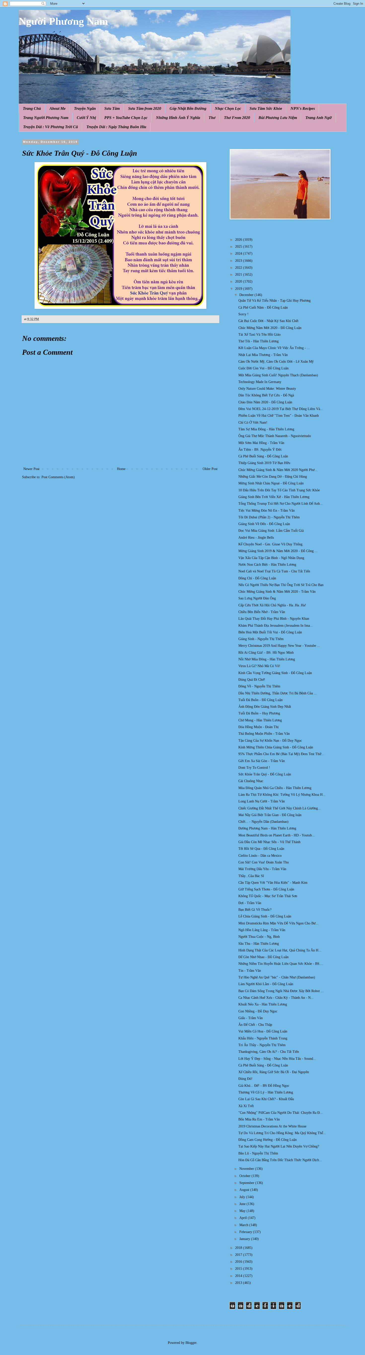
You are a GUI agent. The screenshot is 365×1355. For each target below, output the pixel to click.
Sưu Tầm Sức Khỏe (266, 108)
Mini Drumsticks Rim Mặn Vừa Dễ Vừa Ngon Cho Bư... (278, 923)
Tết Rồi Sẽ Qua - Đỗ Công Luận (261, 849)
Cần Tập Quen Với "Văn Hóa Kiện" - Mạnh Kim (272, 882)
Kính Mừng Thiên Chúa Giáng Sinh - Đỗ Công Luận (275, 747)
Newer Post (31, 469)
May (243, 1211)
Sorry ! (243, 314)
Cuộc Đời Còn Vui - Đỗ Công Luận (263, 368)
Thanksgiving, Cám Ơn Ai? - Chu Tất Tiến (268, 1052)
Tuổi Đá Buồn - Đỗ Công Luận (260, 700)
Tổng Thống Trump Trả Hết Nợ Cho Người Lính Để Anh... (280, 503)
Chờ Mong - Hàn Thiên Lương (260, 720)
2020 (239, 281)
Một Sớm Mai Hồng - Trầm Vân (261, 443)
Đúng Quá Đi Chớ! (251, 679)
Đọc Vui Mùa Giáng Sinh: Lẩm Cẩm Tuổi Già (271, 530)
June (243, 1204)
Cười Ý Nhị (86, 118)
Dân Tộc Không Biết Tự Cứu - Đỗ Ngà (266, 395)
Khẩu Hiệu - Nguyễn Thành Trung (262, 1038)
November (247, 1169)
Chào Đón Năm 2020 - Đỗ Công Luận (265, 402)
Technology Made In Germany (259, 382)
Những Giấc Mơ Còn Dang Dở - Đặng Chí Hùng (272, 476)
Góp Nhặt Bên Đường (188, 108)
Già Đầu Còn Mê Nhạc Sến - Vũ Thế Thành (269, 842)
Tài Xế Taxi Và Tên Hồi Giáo (259, 334)
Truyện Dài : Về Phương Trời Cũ (50, 127)
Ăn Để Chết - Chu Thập (255, 1025)
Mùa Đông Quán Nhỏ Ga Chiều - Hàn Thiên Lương (274, 788)
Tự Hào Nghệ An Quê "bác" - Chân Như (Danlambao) (276, 977)
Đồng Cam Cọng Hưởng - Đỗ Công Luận (267, 1140)
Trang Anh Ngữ (318, 118)
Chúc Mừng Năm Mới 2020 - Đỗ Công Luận (269, 328)
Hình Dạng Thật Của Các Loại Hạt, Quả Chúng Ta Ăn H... (279, 950)
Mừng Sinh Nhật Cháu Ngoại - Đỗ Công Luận (271, 483)
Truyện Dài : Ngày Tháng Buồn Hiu (116, 127)
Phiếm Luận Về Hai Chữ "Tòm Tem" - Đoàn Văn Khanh (278, 415)
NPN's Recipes (303, 108)
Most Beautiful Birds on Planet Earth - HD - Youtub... (276, 835)
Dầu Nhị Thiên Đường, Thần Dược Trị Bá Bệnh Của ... (277, 693)
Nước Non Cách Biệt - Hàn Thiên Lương (267, 564)
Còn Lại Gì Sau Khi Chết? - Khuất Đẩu (266, 1099)
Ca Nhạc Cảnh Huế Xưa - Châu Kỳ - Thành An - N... (276, 998)
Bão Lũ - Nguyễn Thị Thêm (258, 1153)
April (243, 1218)
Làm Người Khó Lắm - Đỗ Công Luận (265, 984)
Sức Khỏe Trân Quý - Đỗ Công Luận (264, 774)
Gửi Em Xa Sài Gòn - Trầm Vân (261, 761)
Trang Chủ (32, 108)
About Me (57, 108)
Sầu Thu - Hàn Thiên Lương (258, 943)
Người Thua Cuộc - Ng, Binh (259, 937)
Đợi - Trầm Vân (249, 903)
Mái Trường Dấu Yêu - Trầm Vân (262, 869)
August (244, 1190)
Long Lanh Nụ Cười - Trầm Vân (261, 801)
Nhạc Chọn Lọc (228, 108)
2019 (239, 289)
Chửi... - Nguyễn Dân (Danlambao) (263, 822)
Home (121, 469)
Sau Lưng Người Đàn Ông (257, 598)
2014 (239, 1276)
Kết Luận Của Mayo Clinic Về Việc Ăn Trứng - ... (274, 348)
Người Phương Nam (63, 21)
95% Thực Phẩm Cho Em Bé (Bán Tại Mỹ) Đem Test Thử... (281, 754)
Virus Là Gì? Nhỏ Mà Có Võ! (259, 666)
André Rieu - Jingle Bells (256, 537)
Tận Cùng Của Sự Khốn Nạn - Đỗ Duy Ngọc (270, 740)
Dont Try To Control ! (254, 767)
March (244, 1225)
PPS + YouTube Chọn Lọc (125, 118)
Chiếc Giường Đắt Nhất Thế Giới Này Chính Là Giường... (279, 808)
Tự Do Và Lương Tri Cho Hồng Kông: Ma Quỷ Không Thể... (282, 1133)
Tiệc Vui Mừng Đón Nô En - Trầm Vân (266, 510)
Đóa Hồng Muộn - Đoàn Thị (258, 727)
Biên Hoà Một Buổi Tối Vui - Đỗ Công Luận (270, 632)
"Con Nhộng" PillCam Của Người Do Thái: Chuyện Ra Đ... (280, 1113)
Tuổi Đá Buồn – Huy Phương (259, 713)
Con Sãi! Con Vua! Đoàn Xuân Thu (263, 862)
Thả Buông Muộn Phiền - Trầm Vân (264, 734)
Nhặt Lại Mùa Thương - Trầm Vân (263, 355)
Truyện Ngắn (85, 108)
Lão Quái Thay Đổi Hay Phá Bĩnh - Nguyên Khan (273, 618)
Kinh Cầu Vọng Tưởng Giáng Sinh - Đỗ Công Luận (275, 673)
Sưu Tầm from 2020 (144, 108)
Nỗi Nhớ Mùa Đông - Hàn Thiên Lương (266, 659)
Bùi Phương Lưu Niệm (277, 118)
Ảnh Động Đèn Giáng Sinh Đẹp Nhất (264, 706)
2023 (239, 261)
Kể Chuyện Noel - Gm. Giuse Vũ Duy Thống (270, 544)
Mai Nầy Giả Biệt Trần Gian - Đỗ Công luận (269, 815)
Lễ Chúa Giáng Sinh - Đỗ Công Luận (264, 916)
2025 (239, 246)
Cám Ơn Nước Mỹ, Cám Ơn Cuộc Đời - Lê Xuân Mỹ (276, 361)
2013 (239, 1283)
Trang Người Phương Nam (45, 118)
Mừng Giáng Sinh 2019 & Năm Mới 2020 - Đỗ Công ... (278, 551)
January (245, 1239)
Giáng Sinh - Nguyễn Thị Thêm (261, 639)
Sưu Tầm (112, 108)
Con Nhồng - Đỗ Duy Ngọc (257, 1011)
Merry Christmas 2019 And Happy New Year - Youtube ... (279, 646)
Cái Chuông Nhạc (250, 781)
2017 (239, 1255)
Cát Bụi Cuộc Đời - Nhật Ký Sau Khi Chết (268, 321)
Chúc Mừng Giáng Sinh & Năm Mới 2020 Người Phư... (278, 470)
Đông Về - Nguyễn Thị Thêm (259, 686)
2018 (239, 1248)
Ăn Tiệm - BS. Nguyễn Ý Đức (260, 449)
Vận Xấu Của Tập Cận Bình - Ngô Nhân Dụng (271, 558)
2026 (239, 239)
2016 (239, 1262)
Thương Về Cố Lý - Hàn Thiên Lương (265, 1092)
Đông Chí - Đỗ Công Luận (257, 578)
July (242, 1197)
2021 (239, 274)
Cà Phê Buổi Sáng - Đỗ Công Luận (263, 456)
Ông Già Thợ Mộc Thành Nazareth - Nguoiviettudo (274, 436)
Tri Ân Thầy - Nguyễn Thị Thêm (262, 1045)
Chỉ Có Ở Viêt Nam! (252, 422)
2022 (239, 267)
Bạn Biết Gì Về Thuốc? (254, 910)
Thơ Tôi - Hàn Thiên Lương (258, 341)
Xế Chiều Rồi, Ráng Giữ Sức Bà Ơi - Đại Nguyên (273, 1072)
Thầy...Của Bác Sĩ (251, 876)
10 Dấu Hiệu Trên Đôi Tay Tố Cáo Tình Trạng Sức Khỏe (279, 490)
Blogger (190, 1343)
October (245, 1176)
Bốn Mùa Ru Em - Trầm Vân (259, 1119)
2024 (239, 253)
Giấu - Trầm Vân (250, 1018)
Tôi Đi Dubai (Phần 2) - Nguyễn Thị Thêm (269, 517)
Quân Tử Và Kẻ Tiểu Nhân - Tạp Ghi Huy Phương (274, 300)
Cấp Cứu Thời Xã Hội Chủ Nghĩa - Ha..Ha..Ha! (272, 605)
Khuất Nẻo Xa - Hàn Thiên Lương (262, 1004)
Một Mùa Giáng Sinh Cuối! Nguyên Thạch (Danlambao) (278, 375)
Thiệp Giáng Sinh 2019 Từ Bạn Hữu (264, 463)
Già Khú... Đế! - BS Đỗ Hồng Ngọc (263, 1086)
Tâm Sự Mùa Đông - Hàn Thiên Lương (266, 429)
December (247, 295)
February (246, 1232)
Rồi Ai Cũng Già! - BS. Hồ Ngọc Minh (266, 652)
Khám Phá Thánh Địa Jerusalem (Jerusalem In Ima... (275, 625)
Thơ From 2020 (237, 118)
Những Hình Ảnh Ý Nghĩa (178, 118)
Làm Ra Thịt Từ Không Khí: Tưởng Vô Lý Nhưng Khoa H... (282, 794)
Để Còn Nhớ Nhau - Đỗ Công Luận (263, 957)
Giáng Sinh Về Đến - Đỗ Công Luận (264, 524)
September (247, 1183)
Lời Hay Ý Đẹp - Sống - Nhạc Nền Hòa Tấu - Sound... (277, 1058)
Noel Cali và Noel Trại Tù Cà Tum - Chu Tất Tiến (274, 571)
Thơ (212, 118)
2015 (239, 1268)
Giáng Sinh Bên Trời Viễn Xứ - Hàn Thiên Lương (273, 497)
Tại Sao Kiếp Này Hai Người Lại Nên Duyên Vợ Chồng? (278, 1146)
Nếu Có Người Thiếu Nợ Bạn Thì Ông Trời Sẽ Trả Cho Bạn (281, 585)
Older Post (210, 469)
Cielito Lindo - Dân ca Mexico (260, 855)
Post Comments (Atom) (58, 477)
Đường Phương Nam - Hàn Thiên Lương (267, 828)
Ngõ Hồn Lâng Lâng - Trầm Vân (261, 930)
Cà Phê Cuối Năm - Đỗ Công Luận (263, 307)
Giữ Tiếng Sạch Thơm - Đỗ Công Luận (266, 889)
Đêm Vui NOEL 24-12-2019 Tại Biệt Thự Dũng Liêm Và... (280, 409)
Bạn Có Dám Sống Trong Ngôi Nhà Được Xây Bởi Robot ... (281, 991)
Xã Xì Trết (246, 1106)
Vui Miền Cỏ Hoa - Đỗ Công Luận (262, 1031)
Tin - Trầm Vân (249, 970)
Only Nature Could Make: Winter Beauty (267, 388)
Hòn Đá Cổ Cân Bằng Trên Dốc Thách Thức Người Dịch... (280, 1160)
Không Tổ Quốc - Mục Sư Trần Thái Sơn (267, 896)
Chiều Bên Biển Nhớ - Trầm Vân (261, 612)
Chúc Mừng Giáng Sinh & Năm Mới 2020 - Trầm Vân (277, 591)
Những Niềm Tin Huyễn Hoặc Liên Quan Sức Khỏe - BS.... (280, 964)
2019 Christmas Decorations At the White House (272, 1126)
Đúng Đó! (245, 1079)
